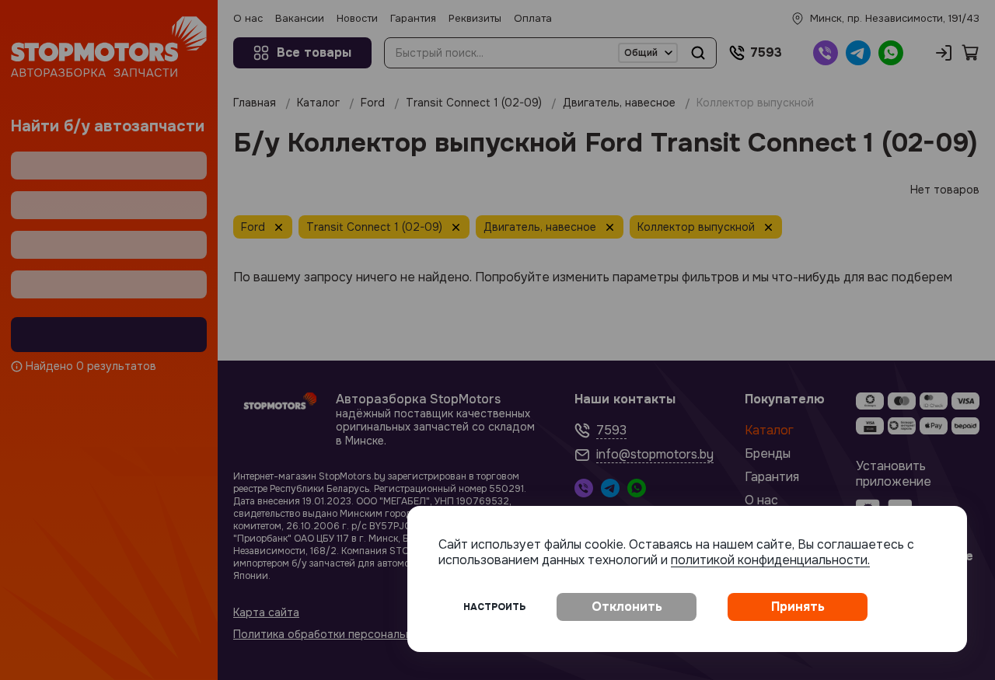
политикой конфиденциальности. (770, 560)
